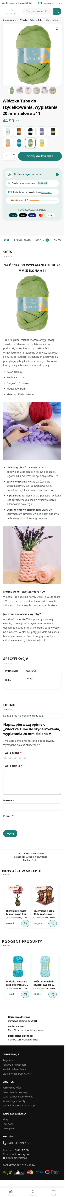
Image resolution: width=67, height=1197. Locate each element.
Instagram (9, 1126)
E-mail (8, 816)
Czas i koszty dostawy (15, 1089)
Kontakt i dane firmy (14, 1066)
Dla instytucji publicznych (17, 1071)
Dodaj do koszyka (39, 156)
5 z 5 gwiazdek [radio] (25, 758)
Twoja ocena (12, 752)
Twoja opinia (12, 765)
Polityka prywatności (14, 1062)
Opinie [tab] (41, 239)
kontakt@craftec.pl (17, 1155)
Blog (5, 1117)
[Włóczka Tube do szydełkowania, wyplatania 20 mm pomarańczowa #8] (7, 142)
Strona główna (9, 20)
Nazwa (8, 800)
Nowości (59, 239)
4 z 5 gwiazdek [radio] (20, 758)
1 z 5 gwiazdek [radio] (5, 758)
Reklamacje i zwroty (14, 1098)
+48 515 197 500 (19, 1140)
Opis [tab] (6, 239)
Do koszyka (24, 922)
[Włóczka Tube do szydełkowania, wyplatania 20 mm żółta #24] (41, 142)
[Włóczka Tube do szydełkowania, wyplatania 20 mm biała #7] (7, 131)
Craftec (35, 860)
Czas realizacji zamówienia (18, 1094)
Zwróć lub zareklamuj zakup (19, 1103)
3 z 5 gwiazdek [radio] (15, 758)
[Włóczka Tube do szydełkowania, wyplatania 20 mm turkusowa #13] (19, 142)
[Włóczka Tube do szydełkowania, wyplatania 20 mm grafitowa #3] (53, 131)
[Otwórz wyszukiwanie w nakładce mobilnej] (41, 11)
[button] (57, 28)
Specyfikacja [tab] (22, 239)
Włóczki (23, 20)
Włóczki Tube (36, 20)
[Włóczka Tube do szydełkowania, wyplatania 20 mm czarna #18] (30, 131)
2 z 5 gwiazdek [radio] (10, 758)
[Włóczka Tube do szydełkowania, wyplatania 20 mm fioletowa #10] (41, 131)
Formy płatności (12, 1085)
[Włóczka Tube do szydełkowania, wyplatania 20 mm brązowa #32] (19, 131)
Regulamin (9, 1057)
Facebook (8, 1121)
